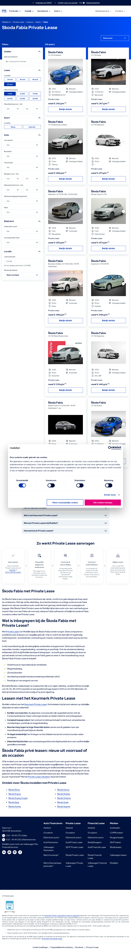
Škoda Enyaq (14, 794)
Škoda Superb (63, 806)
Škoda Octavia (64, 798)
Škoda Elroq (14, 789)
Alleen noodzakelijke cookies (65, 502)
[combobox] (115, 38)
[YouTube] (9, 852)
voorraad (12, 570)
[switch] (51, 485)
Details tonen (110, 495)
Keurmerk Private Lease (36, 704)
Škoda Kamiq (14, 806)
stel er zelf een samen (13, 572)
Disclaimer (79, 947)
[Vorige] (50, 72)
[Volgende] (80, 72)
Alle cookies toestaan (102, 502)
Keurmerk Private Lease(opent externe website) (62, 916)
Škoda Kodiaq (63, 794)
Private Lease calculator (39, 776)
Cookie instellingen (40, 947)
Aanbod (30, 22)
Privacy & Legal (92, 947)
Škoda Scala (62, 802)
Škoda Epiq (13, 802)
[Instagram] (14, 852)
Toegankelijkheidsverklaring (61, 947)
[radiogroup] (22, 81)
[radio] (10, 79)
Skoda (38, 22)
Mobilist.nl (6, 22)
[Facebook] (20, 852)
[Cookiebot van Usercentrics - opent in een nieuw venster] (110, 448)
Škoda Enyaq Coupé (18, 798)
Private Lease (18, 22)
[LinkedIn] (4, 852)
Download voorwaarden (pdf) (52, 939)
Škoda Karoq (63, 789)
